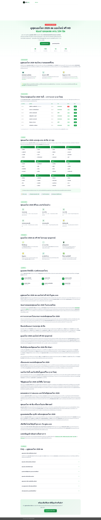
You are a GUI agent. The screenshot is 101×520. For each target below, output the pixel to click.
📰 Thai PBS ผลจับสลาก (45, 194)
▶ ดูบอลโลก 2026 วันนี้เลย (50, 510)
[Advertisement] (50, 12)
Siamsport (23, 438)
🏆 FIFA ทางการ (24, 194)
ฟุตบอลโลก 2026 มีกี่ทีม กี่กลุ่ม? (27, 466)
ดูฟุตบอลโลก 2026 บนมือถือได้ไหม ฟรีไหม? (29, 481)
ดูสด (75, 106)
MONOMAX (77, 307)
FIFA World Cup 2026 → (74, 78)
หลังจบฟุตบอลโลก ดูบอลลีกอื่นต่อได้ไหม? (29, 491)
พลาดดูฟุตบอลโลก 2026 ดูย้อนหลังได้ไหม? (29, 486)
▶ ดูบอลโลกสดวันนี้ (45, 43)
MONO (27, 309)
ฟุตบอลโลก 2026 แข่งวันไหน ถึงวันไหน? (29, 462)
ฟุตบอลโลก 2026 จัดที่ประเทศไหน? (28, 476)
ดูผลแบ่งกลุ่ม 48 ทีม (55, 43)
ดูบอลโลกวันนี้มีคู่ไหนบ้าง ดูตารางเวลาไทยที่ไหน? (30, 471)
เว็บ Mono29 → (49, 78)
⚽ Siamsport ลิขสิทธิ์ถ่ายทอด (56, 194)
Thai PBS (74, 436)
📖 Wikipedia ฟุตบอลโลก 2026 (34, 194)
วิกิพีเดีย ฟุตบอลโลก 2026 (67, 436)
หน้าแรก (36, 2)
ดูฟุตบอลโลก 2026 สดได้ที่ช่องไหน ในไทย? (29, 453)
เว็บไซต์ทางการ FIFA (58, 436)
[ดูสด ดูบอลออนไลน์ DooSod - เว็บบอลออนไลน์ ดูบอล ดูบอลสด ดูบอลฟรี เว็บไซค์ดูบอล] (28, 2)
